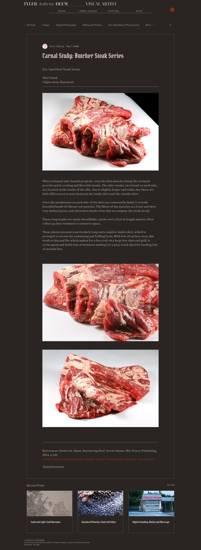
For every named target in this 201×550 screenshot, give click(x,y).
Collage (46, 25)
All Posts (31, 25)
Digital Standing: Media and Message (151, 522)
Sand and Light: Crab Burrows (45, 522)
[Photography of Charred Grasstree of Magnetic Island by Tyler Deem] (100, 503)
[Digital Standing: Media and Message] (151, 503)
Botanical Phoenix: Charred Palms (99, 522)
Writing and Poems (92, 25)
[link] (172, 8)
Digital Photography (66, 25)
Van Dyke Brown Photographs (123, 25)
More (148, 25)
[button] (170, 25)
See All (170, 484)
